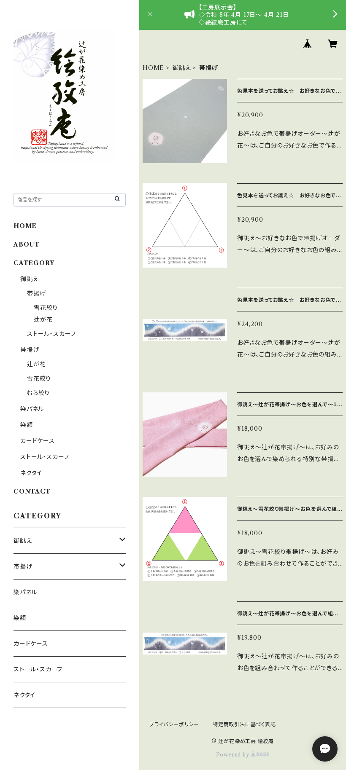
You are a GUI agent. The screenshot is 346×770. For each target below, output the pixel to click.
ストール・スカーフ (51, 334)
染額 (26, 425)
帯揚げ (36, 293)
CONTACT (32, 491)
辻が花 (43, 319)
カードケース (37, 441)
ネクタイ (31, 473)
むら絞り (38, 393)
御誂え (182, 68)
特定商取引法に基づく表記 (244, 724)
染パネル (32, 409)
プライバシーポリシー (174, 724)
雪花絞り (46, 307)
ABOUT (27, 244)
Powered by (233, 754)
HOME (153, 68)
